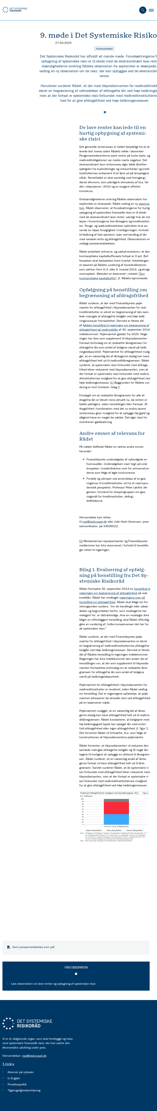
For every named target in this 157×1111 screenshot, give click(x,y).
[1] (111, 382)
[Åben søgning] (142, 10)
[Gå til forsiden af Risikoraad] (66, 10)
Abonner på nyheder (21, 1072)
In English (14, 1078)
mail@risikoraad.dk (94, 521)
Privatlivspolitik (17, 1084)
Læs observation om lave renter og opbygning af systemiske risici (53, 984)
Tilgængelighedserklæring (24, 1090)
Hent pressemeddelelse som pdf (33, 947)
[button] (153, 10)
